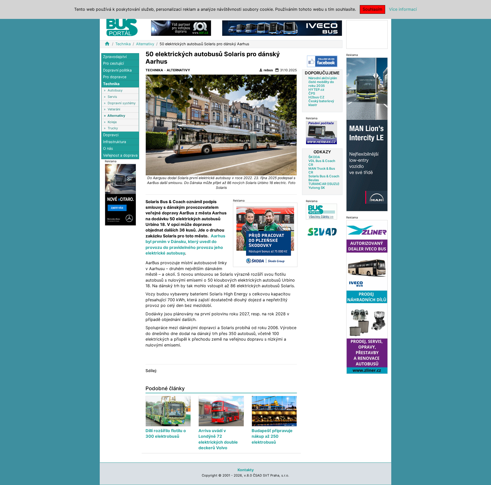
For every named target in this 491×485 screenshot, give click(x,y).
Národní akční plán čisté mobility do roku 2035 (322, 82)
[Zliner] (367, 296)
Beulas (313, 180)
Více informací (403, 9)
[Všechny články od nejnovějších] (321, 211)
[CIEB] (367, 34)
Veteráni (114, 109)
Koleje (112, 122)
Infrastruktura (114, 142)
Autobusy (115, 91)
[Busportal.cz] (122, 26)
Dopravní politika (117, 70)
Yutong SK (316, 188)
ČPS (311, 93)
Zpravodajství (115, 56)
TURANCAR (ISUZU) (323, 184)
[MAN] (367, 134)
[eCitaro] (120, 194)
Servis (112, 97)
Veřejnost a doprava (120, 155)
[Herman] (321, 132)
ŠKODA (314, 157)
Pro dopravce (114, 77)
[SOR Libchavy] (181, 28)
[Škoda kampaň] (265, 235)
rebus (266, 70)
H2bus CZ (316, 97)
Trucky (113, 128)
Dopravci (110, 135)
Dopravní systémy (122, 103)
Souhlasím (372, 9)
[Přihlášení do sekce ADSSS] (322, 232)
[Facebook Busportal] (322, 61)
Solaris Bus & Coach (323, 176)
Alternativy (145, 44)
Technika (123, 44)
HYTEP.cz (316, 89)
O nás (108, 148)
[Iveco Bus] (282, 28)
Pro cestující (113, 63)
